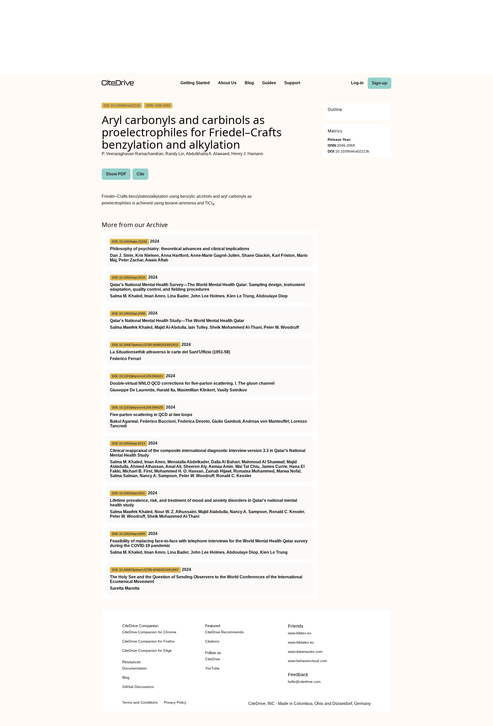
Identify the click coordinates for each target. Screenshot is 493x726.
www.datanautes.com (305, 651)
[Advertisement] (246, 38)
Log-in (357, 83)
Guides (269, 83)
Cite (140, 174)
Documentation (134, 668)
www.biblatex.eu (301, 642)
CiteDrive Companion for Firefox (148, 641)
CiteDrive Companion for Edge (147, 650)
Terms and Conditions (140, 702)
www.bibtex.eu (299, 633)
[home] (118, 84)
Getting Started (195, 83)
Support (292, 83)
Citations (212, 641)
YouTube (212, 668)
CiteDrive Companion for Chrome (149, 632)
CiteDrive (212, 659)
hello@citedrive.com (304, 682)
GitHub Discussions (138, 687)
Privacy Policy (175, 702)
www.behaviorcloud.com (307, 661)
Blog (249, 83)
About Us (227, 83)
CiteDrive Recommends (224, 632)
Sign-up (379, 83)
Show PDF (116, 174)
